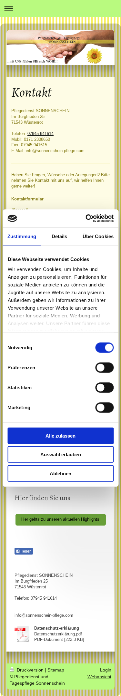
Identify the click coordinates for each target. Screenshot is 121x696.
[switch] (104, 367)
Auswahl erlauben (60, 454)
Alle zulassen (60, 435)
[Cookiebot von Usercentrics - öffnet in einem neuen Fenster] (86, 218)
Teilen (26, 551)
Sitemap (55, 669)
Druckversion (30, 669)
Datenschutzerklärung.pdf (58, 634)
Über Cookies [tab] (98, 236)
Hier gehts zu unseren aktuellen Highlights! (61, 519)
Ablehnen (60, 473)
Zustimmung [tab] (21, 236)
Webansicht (99, 676)
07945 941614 (40, 133)
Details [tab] (59, 236)
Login (105, 669)
